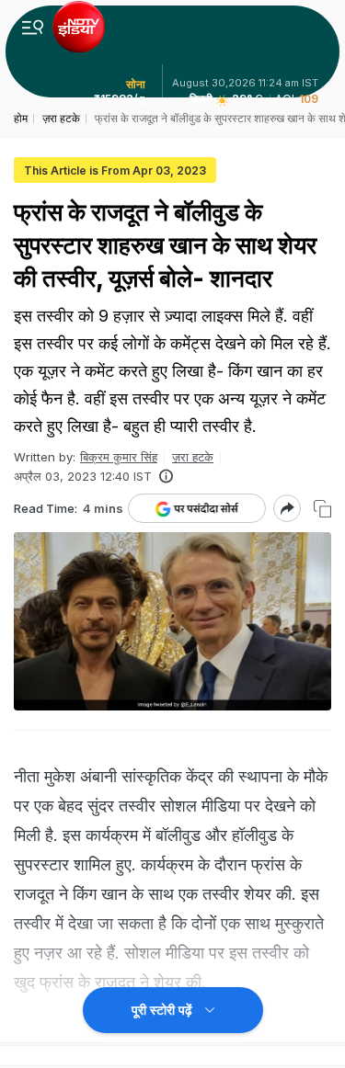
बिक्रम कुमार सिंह (118, 456)
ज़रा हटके (192, 456)
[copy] (322, 508)
